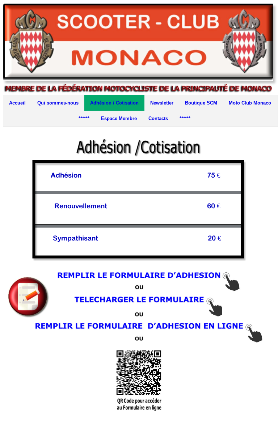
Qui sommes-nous (58, 103)
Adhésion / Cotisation (114, 103)
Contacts (158, 118)
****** (84, 118)
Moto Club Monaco (250, 103)
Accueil (17, 103)
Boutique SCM (201, 103)
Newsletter (161, 103)
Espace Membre (119, 118)
